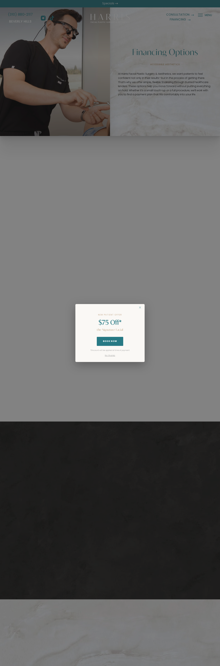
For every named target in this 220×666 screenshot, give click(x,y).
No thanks (110, 356)
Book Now (110, 341)
